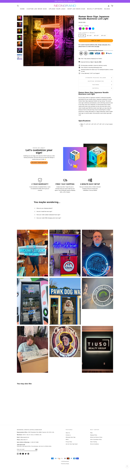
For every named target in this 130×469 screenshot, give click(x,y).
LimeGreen (83, 28)
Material (96, 88)
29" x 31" (103, 35)
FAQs (91, 432)
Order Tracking (93, 441)
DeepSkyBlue (93, 28)
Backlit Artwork (94, 9)
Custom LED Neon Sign (37, 9)
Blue (90, 28)
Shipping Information (96, 81)
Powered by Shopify (65, 463)
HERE (95, 190)
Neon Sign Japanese (88, 101)
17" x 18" (82, 35)
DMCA (67, 439)
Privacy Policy (69, 441)
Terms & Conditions (94, 444)
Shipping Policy (93, 435)
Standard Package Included (96, 77)
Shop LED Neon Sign (76, 9)
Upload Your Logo (57, 9)
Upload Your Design (39, 162)
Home (22, 9)
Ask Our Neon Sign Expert (72, 444)
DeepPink (86, 28)
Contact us (68, 435)
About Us (68, 432)
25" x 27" (96, 35)
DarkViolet (80, 28)
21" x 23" (89, 35)
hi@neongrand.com (24, 437)
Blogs (107, 9)
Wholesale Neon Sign (70, 437)
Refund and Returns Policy (96, 437)
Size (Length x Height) (87, 32)
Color (84, 25)
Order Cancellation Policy (96, 439)
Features (95, 84)
